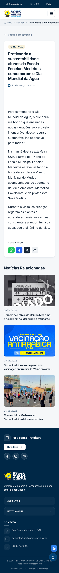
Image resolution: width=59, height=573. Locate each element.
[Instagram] (15, 456)
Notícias (20, 22)
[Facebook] (7, 456)
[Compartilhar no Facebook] (19, 250)
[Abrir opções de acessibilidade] (53, 557)
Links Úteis (13, 501)
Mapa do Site (16, 569)
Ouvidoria (12, 447)
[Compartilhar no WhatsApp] (11, 250)
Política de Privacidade (38, 569)
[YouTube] (24, 456)
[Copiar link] (35, 250)
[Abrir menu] (51, 13)
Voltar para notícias (20, 34)
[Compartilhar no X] (27, 250)
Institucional (15, 511)
